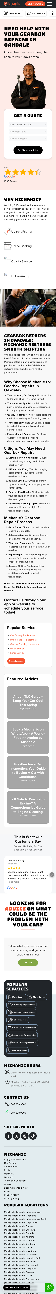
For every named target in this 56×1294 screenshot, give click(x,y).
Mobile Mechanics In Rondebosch (21, 1279)
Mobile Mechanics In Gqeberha (20, 1215)
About (7, 1191)
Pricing (7, 1170)
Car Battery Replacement (23, 635)
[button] (4, 874)
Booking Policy (11, 1198)
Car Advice (10, 1163)
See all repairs (16, 661)
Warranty (8, 1177)
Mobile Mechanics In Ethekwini (20, 1229)
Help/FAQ (9, 1173)
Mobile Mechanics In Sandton (19, 1240)
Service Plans (15, 13)
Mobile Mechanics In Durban (18, 1226)
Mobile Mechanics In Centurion (20, 1244)
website (24, 604)
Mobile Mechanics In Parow (18, 1275)
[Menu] (48, 4)
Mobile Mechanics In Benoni (18, 1247)
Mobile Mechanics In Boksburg (20, 1251)
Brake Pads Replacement (23, 639)
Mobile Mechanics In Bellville (19, 1282)
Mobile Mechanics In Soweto (19, 1272)
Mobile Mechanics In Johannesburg (22, 1212)
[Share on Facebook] (8, 1136)
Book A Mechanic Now (16, 1187)
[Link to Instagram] (25, 1136)
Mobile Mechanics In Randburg (20, 1268)
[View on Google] (12, 888)
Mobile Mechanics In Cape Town (21, 1222)
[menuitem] (48, 4)
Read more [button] (14, 881)
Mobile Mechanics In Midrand (19, 1236)
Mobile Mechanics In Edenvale (19, 1261)
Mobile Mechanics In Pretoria (19, 1233)
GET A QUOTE (35, 3)
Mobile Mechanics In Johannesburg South (25, 1219)
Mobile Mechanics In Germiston (20, 1254)
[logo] (12, 4)
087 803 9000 (18, 1104)
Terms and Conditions (15, 1180)
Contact (8, 1184)
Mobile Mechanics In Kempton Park (22, 1258)
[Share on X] (17, 1136)
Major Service (17, 648)
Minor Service (17, 652)
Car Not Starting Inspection (24, 644)
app (7, 604)
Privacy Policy (11, 1194)
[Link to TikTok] (33, 1136)
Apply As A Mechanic (15, 1159)
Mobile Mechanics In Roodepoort (21, 1265)
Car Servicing (38, 13)
